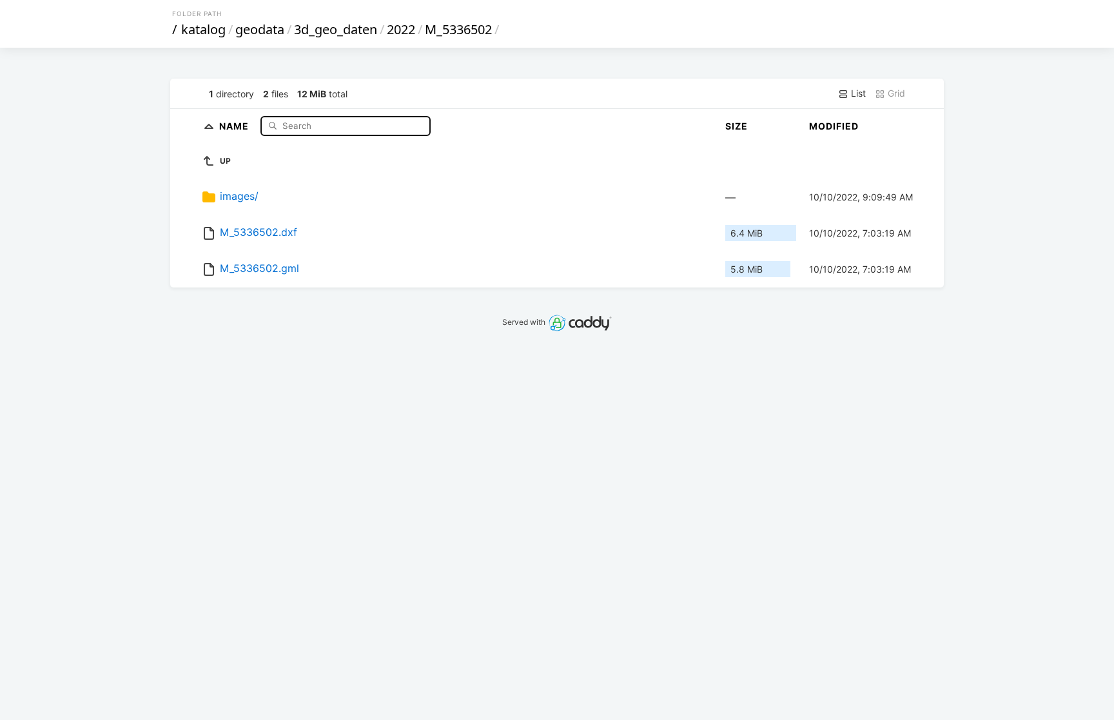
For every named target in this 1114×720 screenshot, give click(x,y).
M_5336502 (458, 29)
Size (736, 126)
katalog (203, 29)
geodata (259, 29)
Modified (834, 126)
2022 (401, 29)
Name (235, 125)
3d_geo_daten (335, 29)
